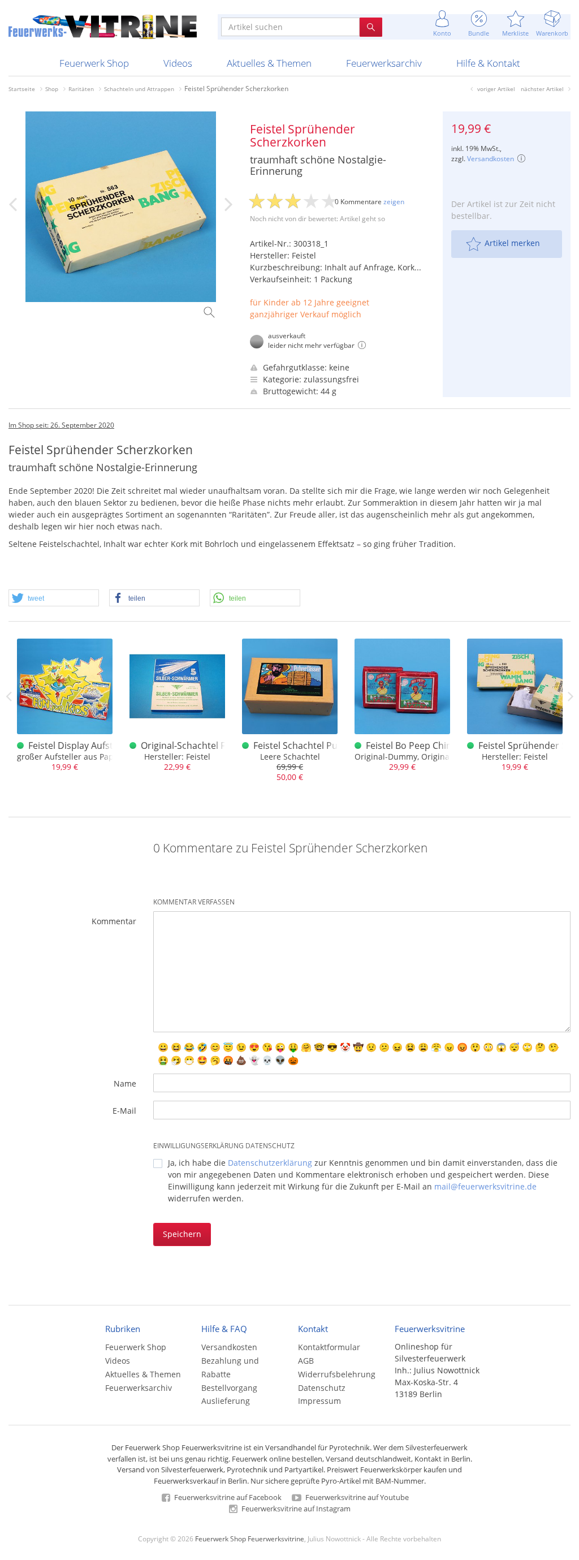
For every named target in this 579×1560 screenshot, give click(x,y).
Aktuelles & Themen (269, 63)
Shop (51, 89)
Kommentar (114, 921)
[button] (53, 598)
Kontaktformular (329, 1347)
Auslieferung (225, 1400)
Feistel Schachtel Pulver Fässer (318, 745)
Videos (177, 63)
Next (570, 696)
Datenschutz (321, 1387)
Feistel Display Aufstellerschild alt (99, 745)
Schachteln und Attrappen (139, 89)
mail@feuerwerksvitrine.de (485, 1186)
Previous (8, 696)
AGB (306, 1360)
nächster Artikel (542, 89)
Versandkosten (490, 158)
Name (125, 1083)
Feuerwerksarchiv (384, 63)
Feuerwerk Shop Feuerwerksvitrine (249, 1538)
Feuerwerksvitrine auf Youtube (356, 1497)
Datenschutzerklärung (270, 1162)
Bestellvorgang (229, 1387)
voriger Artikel (496, 89)
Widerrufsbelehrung (336, 1374)
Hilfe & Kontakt (488, 63)
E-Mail (124, 1110)
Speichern (182, 1234)
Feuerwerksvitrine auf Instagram (295, 1508)
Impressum (319, 1400)
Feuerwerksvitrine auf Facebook (227, 1497)
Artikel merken (512, 243)
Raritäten (81, 89)
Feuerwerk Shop (94, 63)
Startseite (21, 89)
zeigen (393, 201)
